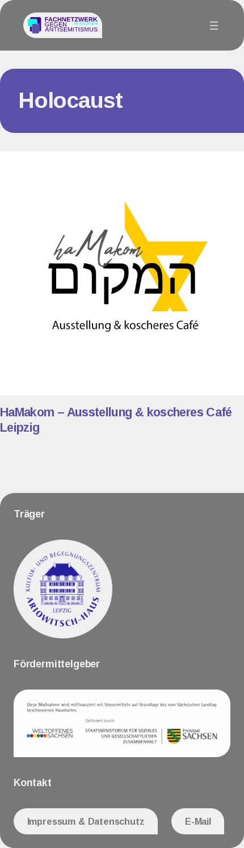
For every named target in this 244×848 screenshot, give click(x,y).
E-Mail (198, 821)
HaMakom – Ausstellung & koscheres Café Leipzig (116, 420)
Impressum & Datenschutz (86, 821)
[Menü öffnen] (214, 25)
